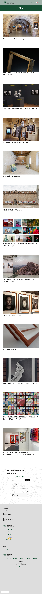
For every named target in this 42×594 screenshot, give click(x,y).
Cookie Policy (5, 549)
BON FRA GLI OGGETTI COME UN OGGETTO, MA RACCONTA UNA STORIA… (20, 418)
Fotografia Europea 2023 (11, 176)
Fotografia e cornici (10, 349)
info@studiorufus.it (21, 566)
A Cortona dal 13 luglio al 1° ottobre (16, 142)
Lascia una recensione (9, 539)
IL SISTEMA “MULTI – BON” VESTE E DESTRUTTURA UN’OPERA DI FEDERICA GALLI (20, 454)
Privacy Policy (22, 491)
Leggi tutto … (5, 41)
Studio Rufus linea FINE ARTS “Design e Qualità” (20, 383)
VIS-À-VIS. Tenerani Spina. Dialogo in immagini (20, 108)
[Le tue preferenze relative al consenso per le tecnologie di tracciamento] (5, 592)
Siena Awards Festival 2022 (12, 315)
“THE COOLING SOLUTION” (13, 210)
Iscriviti (27, 480)
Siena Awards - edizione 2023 (13, 39)
